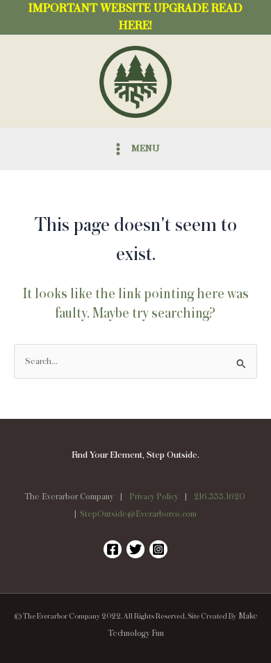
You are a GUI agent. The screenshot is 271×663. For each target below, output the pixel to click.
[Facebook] (113, 549)
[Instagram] (158, 549)
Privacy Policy (153, 496)
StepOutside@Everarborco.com (138, 514)
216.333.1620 (219, 496)
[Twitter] (135, 549)
